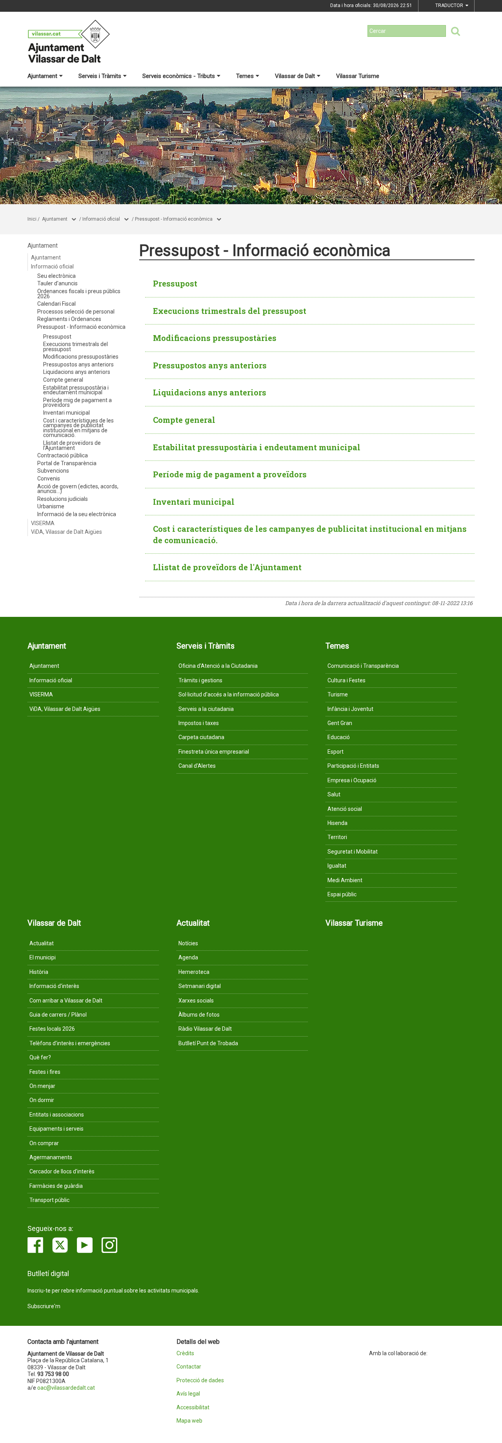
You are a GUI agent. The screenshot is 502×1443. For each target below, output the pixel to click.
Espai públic (341, 894)
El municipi (42, 957)
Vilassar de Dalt (295, 76)
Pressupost (57, 337)
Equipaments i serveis (56, 1129)
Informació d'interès (54, 986)
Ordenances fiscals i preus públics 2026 (78, 293)
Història (38, 972)
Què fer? (40, 1057)
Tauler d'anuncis (57, 283)
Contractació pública (62, 455)
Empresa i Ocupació (351, 780)
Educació (338, 737)
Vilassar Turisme (357, 76)
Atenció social (344, 809)
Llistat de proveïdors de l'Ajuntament (72, 445)
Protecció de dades (200, 1380)
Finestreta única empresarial (213, 752)
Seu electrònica (56, 276)
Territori (337, 837)
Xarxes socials (196, 1000)
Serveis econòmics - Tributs (178, 76)
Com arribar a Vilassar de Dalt (65, 1000)
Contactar (188, 1367)
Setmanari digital (199, 986)
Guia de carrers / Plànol (58, 1015)
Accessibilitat (192, 1407)
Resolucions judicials (62, 499)
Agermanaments (50, 1157)
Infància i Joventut (350, 709)
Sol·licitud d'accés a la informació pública (228, 694)
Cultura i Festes (346, 680)
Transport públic (49, 1200)
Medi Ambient (344, 880)
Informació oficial (101, 219)
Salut (333, 794)
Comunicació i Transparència (363, 666)
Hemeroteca (193, 972)
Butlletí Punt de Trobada (208, 1043)
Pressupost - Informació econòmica (174, 219)
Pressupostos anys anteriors (78, 364)
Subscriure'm (43, 1306)
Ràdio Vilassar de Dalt (205, 1029)
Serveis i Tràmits (99, 76)
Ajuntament (42, 76)
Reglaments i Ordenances (69, 319)
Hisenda (337, 823)
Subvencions (53, 471)
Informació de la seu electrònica (76, 514)
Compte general (63, 380)
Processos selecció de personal (76, 311)
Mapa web (189, 1421)
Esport (335, 752)
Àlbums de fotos (199, 1015)
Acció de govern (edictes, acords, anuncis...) (77, 489)
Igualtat (336, 866)
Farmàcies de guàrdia (56, 1186)
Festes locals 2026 (52, 1029)
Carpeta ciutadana (201, 737)
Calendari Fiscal (56, 304)
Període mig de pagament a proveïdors (77, 402)
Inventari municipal (66, 413)
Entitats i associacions (56, 1114)
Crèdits (185, 1353)
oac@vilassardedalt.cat (66, 1388)
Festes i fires (44, 1072)
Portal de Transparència (66, 463)
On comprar (44, 1143)
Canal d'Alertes (197, 766)
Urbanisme (50, 506)
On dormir (41, 1100)
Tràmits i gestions (200, 680)
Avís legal (188, 1394)
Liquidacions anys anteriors (76, 372)
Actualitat (41, 943)
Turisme (337, 694)
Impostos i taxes (198, 723)
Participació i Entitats (353, 766)
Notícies (188, 943)
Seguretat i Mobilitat (352, 851)
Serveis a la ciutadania (206, 709)
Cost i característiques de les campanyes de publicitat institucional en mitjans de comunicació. (78, 428)
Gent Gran (339, 723)
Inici (31, 219)
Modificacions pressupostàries (80, 356)
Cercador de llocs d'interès (62, 1171)
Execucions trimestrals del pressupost (75, 346)
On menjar (42, 1086)
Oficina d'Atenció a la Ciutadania (218, 666)
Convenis (48, 478)
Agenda (188, 957)
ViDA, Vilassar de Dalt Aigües (66, 532)
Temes (245, 76)
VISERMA (43, 523)
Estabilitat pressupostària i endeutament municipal (76, 390)
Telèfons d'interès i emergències (69, 1043)
